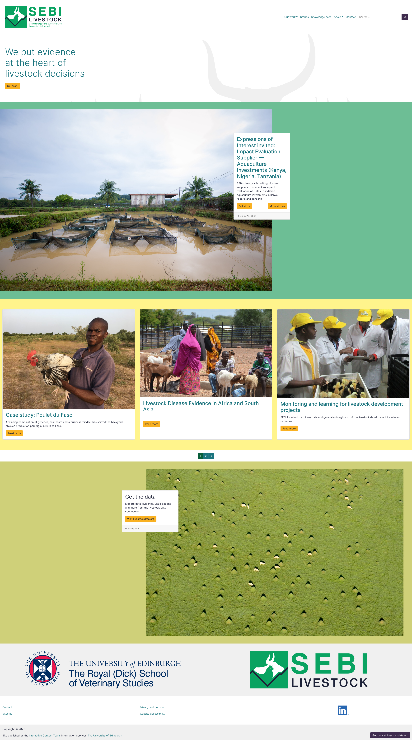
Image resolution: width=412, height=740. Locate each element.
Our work (290, 17)
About (337, 17)
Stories (304, 17)
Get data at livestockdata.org (390, 735)
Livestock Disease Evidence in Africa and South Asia (201, 406)
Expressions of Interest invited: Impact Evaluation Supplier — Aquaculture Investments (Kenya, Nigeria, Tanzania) (261, 157)
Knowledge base (321, 17)
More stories (277, 206)
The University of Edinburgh (105, 735)
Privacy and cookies (152, 707)
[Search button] (405, 17)
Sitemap (7, 713)
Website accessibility (152, 713)
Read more (14, 433)
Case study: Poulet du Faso (39, 415)
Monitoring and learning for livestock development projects (342, 407)
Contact (351, 17)
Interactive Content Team (44, 735)
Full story (244, 206)
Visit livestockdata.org (140, 518)
